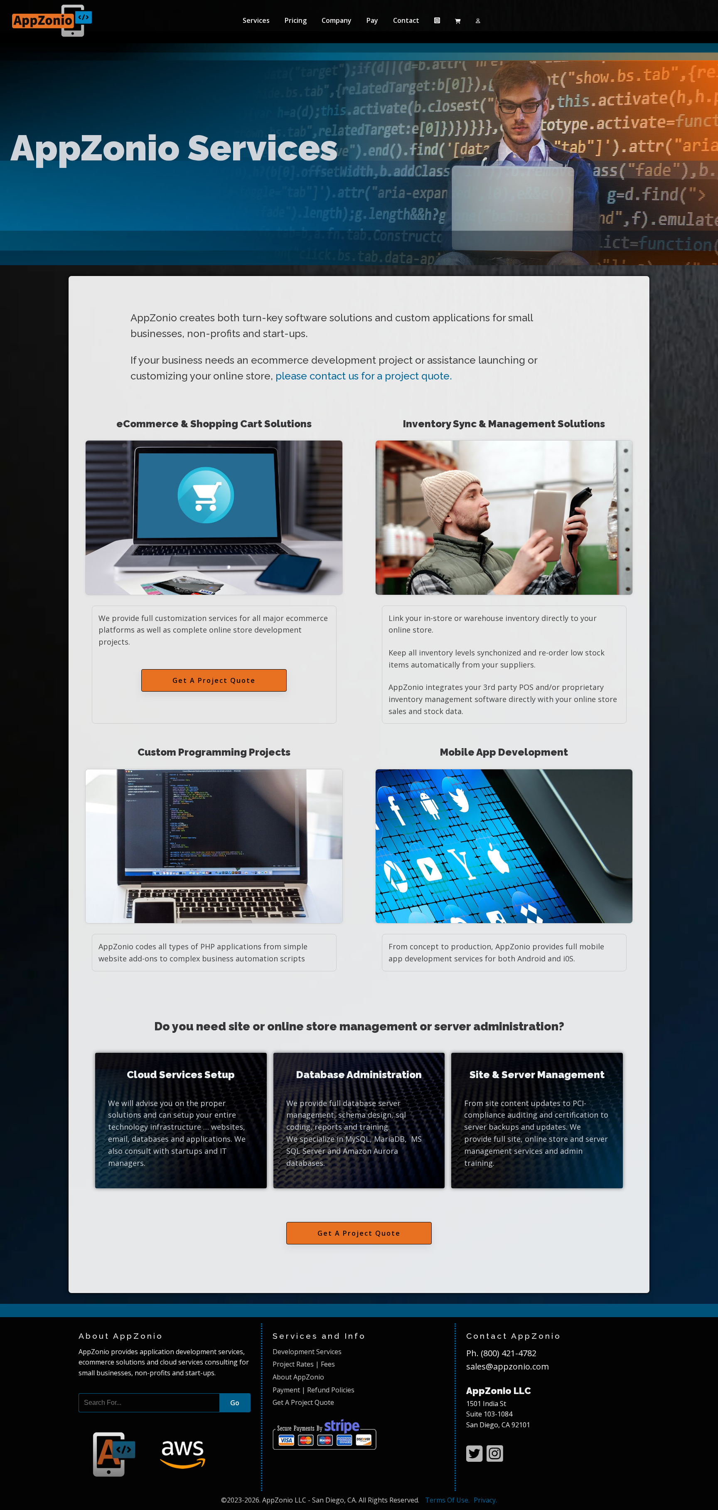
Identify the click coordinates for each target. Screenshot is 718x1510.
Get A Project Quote (214, 680)
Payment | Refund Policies (313, 1389)
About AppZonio (298, 1377)
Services (256, 20)
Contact (406, 20)
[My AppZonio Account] (478, 20)
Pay (372, 20)
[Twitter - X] (474, 1453)
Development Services (307, 1351)
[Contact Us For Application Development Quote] (151, 1483)
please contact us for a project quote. (363, 376)
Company (337, 20)
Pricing (296, 20)
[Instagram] (437, 20)
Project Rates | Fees (304, 1364)
